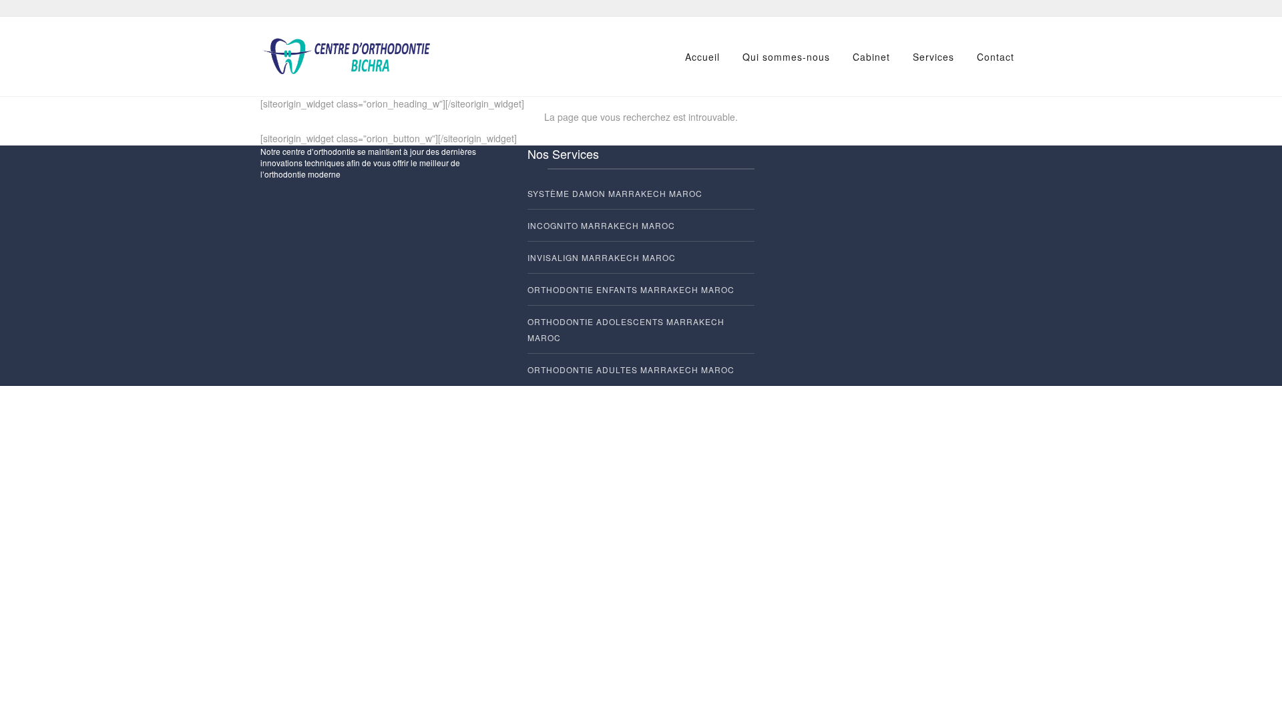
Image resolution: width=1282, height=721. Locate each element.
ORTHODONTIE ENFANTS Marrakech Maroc (630, 289)
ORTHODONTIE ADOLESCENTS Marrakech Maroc (625, 329)
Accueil (702, 56)
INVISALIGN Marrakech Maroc (601, 257)
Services (933, 56)
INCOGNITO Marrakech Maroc (601, 225)
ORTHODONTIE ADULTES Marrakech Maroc (630, 369)
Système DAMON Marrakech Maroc (614, 193)
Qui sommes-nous (786, 56)
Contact (995, 56)
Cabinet (871, 56)
